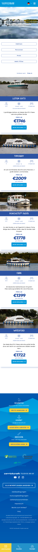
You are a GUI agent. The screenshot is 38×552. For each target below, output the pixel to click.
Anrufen (19, 549)
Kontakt (32, 549)
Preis (29, 73)
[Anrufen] (19, 546)
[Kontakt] (32, 546)
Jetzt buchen (5, 549)
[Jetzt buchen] (5, 546)
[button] (34, 3)
